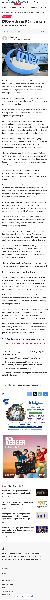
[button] (4, 2)
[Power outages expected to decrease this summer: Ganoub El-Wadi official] (42, 492)
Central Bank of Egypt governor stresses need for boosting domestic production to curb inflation (18, 530)
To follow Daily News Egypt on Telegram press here (23, 343)
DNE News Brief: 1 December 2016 (18, 369)
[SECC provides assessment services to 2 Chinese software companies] (42, 504)
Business (6, 16)
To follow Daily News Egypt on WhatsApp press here (23, 339)
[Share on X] (11, 31)
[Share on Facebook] (8, 31)
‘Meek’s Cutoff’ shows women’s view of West (22, 358)
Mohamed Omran (37, 385)
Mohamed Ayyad (13, 37)
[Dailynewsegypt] (17, 2)
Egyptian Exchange (22, 385)
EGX (13, 385)
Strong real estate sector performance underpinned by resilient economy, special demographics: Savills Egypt (17, 516)
